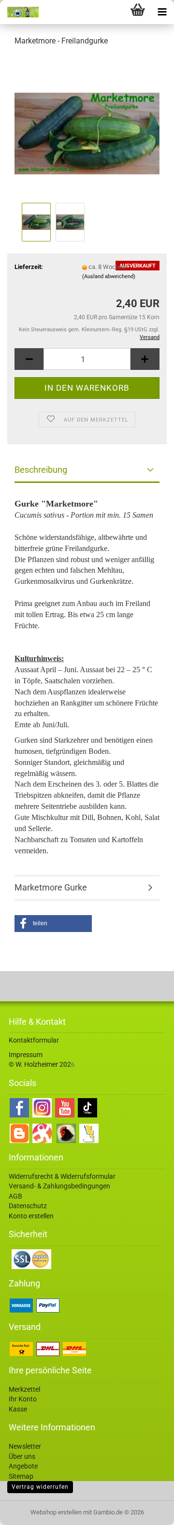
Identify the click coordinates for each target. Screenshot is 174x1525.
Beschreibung (40, 470)
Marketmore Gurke (50, 887)
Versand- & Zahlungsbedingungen (59, 1186)
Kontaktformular (34, 1040)
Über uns (22, 1456)
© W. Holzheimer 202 (40, 1064)
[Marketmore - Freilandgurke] (87, 127)
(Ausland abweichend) (108, 276)
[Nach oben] (147, 1510)
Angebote (23, 1466)
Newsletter (25, 1446)
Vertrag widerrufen (40, 1486)
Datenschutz (28, 1206)
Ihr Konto (23, 1399)
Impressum (26, 1055)
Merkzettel (24, 1389)
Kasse (18, 1409)
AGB (15, 1196)
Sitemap (21, 1476)
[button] (29, 359)
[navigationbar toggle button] (162, 12)
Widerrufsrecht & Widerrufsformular (62, 1176)
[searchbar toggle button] (114, 12)
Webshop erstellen (56, 1512)
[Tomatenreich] (19, 12)
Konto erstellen (31, 1216)
